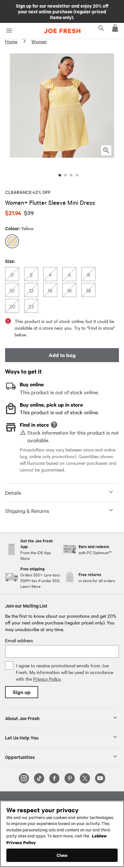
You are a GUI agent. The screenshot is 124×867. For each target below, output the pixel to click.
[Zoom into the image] (106, 150)
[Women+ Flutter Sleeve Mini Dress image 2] (65, 175)
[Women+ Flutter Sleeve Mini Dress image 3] (71, 175)
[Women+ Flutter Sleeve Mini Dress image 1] (60, 175)
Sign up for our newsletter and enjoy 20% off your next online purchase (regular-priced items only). (62, 11)
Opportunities (20, 756)
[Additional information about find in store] (54, 425)
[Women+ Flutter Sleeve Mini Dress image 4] (77, 175)
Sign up (22, 692)
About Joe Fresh (22, 717)
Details (13, 492)
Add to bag (62, 355)
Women (39, 41)
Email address (19, 640)
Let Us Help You (21, 737)
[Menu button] (9, 31)
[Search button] (101, 28)
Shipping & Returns (27, 510)
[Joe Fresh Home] (62, 31)
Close (62, 855)
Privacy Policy (46, 679)
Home (11, 41)
